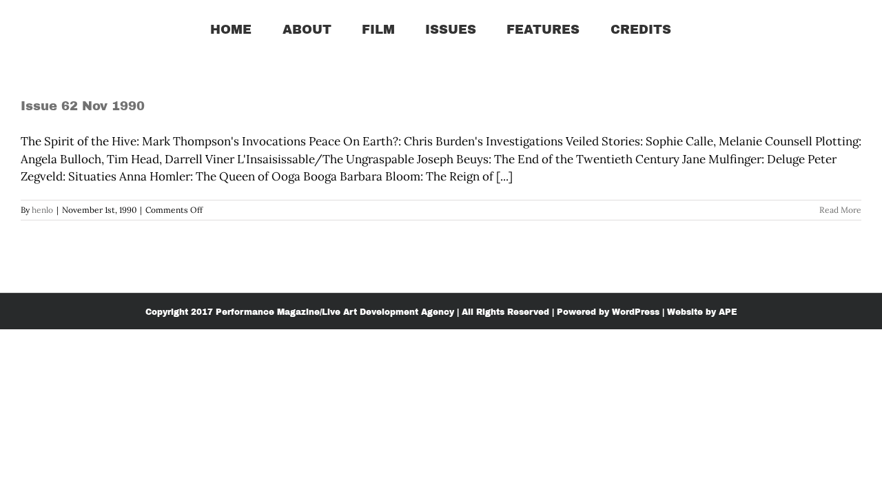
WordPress (635, 312)
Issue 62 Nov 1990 (83, 106)
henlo (42, 210)
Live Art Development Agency (388, 312)
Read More (840, 210)
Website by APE (702, 312)
